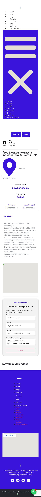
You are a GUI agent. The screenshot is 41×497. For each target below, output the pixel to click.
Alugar (12, 16)
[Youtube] (28, 480)
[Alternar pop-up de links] (34, 492)
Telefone (9, 330)
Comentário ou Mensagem (14, 338)
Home (12, 12)
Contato (13, 26)
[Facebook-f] (12, 480)
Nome (8, 315)
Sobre (12, 14)
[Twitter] (23, 480)
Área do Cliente (15, 28)
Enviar (20, 350)
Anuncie (13, 21)
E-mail (8, 322)
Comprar (13, 19)
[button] (20, 65)
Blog (11, 24)
